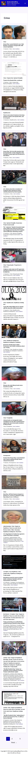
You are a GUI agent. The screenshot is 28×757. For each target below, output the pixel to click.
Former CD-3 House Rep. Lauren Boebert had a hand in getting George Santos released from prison (14, 459)
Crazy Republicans (13, 571)
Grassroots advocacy (18, 659)
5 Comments (6, 310)
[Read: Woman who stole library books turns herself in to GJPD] (14, 373)
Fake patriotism (6, 617)
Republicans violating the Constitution (12, 342)
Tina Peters (18, 531)
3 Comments (6, 193)
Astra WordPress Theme (14, 753)
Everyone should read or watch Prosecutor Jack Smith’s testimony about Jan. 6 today (14, 346)
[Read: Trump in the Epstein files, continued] (14, 68)
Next (14, 742)
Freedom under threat (16, 617)
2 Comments (6, 274)
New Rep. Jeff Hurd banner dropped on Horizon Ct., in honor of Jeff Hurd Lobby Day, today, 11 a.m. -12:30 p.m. (13, 496)
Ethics (12, 529)
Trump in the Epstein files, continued (12, 80)
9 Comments (6, 720)
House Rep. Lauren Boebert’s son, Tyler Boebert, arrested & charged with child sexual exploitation (13, 46)
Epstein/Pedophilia (18, 78)
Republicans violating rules (9, 724)
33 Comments (6, 582)
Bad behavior (6, 614)
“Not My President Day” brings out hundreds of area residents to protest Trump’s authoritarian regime (12, 670)
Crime (4, 41)
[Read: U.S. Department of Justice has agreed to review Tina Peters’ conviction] (14, 516)
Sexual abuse (19, 223)
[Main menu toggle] (25, 3)
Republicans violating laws (9, 311)
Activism (5, 657)
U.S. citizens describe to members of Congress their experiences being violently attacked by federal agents (12, 190)
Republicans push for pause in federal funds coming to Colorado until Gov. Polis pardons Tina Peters (13, 579)
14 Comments (6, 673)
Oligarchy (5, 663)
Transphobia (9, 417)
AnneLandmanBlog (12, 2)
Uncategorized (6, 455)
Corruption (5, 571)
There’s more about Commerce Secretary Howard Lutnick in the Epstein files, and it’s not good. (13, 116)
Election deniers (7, 529)
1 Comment (5, 49)
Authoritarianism (7, 526)
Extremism (17, 529)
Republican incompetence (14, 663)
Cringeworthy (10, 78)
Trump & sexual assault (8, 224)
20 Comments (6, 625)
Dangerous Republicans (8, 538)
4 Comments (6, 119)
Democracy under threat (15, 528)
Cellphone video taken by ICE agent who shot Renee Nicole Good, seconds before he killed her (14, 271)
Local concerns (20, 661)
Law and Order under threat (12, 629)
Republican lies (6, 112)
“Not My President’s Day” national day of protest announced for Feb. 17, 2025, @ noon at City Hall (13, 717)
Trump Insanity (10, 265)
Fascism (11, 659)
